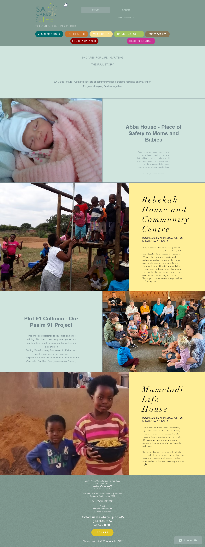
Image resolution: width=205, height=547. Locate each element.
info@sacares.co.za (102, 511)
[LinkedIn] (109, 525)
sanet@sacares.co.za (102, 508)
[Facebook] (105, 525)
